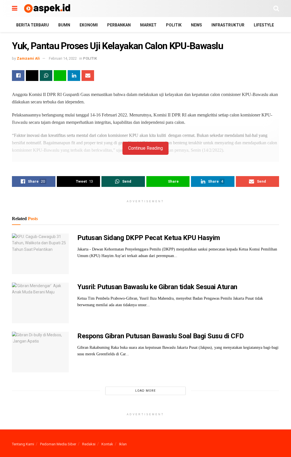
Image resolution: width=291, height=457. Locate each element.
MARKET (148, 25)
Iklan (123, 444)
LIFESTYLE (264, 25)
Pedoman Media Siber (58, 444)
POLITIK (174, 25)
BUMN (64, 25)
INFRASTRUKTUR (227, 25)
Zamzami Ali (28, 58)
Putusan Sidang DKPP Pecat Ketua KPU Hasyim (148, 238)
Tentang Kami (23, 444)
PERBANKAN (119, 25)
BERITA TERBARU (32, 25)
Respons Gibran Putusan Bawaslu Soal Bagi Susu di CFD (160, 336)
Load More (145, 391)
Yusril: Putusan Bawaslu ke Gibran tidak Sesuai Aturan (157, 287)
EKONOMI (89, 25)
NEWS (196, 25)
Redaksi (88, 444)
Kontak (107, 444)
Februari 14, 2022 (63, 58)
